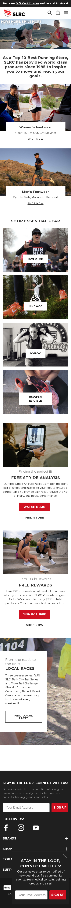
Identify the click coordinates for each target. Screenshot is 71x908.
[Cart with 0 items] (58, 13)
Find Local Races (23, 717)
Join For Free (34, 614)
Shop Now (36, 138)
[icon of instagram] (21, 827)
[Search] (49, 13)
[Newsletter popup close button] (65, 856)
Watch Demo (34, 507)
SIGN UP (57, 895)
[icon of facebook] (6, 827)
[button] (35, 34)
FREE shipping (24, 3)
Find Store (34, 517)
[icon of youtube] (36, 827)
